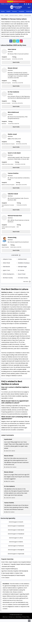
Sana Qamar (12, 49)
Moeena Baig (12, 237)
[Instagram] (26, 4)
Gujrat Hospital (13, 562)
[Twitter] (17, 41)
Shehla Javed (12, 134)
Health (8, 11)
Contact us (11, 617)
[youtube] (28, 4)
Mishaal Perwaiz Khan (15, 216)
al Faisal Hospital (20, 575)
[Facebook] (10, 41)
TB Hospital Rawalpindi (7, 575)
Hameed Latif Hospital (8, 566)
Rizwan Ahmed (12, 68)
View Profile (16, 62)
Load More (14, 255)
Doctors (14, 11)
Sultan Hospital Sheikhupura (9, 569)
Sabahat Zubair (13, 194)
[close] (31, 1)
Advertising (18, 617)
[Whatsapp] (14, 41)
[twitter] (30, 4)
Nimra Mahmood (13, 112)
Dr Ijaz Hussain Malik (7, 573)
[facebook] (24, 4)
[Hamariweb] (16, 7)
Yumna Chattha (13, 173)
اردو (29, 7)
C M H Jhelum (5, 578)
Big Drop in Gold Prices (16, 1)
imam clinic (4, 562)
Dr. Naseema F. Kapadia (9, 564)
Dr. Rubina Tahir (18, 573)
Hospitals (21, 11)
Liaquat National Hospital (23, 564)
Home (3, 11)
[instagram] (21, 41)
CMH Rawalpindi (23, 571)
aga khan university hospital (9, 571)
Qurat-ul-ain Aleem (14, 153)
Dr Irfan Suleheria (13, 92)
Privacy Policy (25, 617)
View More (26, 281)
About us (5, 617)
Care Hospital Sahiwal (24, 562)
